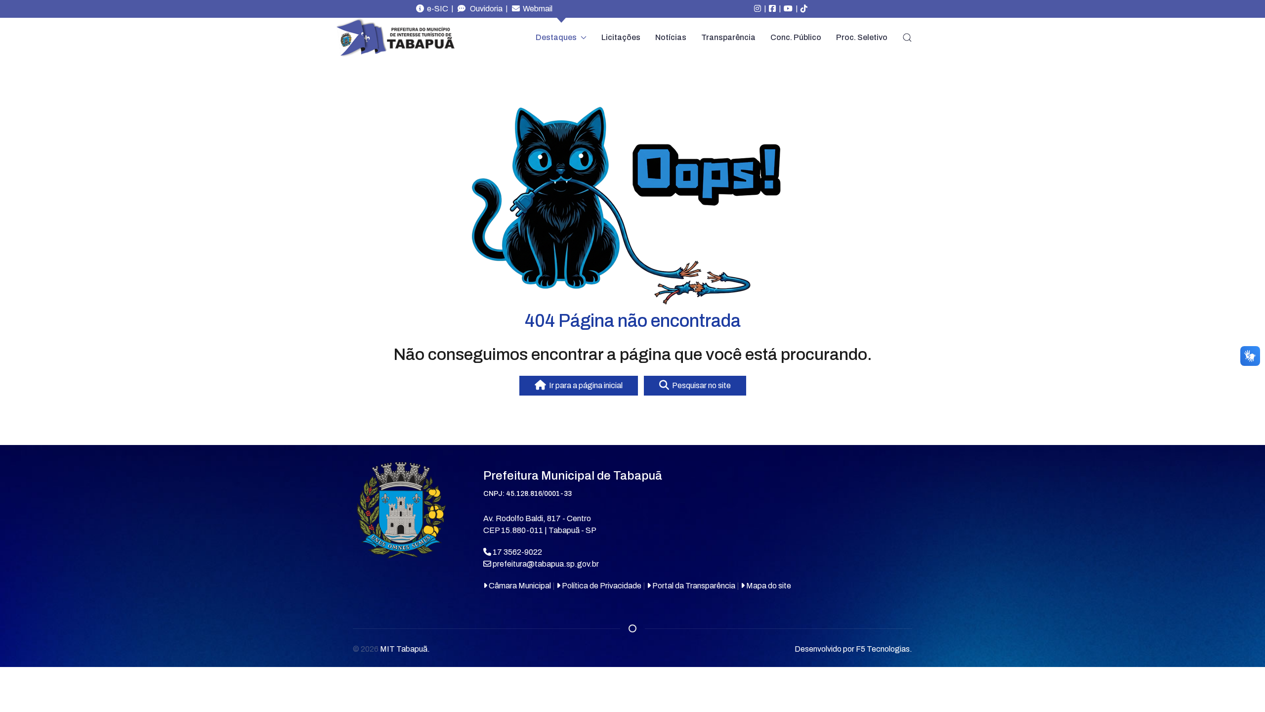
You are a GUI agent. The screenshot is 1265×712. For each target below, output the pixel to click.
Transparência (728, 37)
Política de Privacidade (600, 585)
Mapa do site (768, 585)
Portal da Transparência (693, 585)
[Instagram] (757, 8)
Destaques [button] (556, 37)
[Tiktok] (804, 8)
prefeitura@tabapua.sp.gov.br (546, 564)
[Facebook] (772, 8)
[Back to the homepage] (395, 38)
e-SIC (436, 8)
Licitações (620, 37)
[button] (907, 37)
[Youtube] (788, 8)
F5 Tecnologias (883, 649)
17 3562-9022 (516, 552)
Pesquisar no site (700, 385)
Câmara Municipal (519, 585)
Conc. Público (795, 37)
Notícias (670, 37)
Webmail (536, 8)
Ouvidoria (484, 8)
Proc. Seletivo (861, 37)
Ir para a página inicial (584, 385)
